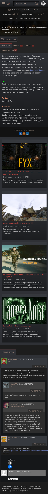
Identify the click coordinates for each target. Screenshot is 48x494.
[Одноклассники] (24, 133)
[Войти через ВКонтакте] (10, 467)
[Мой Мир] (27, 133)
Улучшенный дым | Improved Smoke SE (18, 223)
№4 (11, 406)
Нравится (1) (36, 411)
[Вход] (10, 463)
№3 (11, 386)
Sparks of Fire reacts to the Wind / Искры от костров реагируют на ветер (22, 173)
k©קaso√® (40, 14)
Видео (29, 46)
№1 (9, 440)
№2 (9, 362)
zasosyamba (12, 360)
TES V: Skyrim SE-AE (19, 32)
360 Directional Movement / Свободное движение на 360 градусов (23, 276)
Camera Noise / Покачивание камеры (17, 326)
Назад (3, 32)
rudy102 (15, 14)
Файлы (17, 46)
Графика (8, 32)
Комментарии (8, 50)
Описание (5, 46)
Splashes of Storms (37, 70)
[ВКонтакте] (20, 133)
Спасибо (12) (10, 39)
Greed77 (13, 384)
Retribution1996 (14, 437)
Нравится (40, 366)
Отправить (13, 479)
